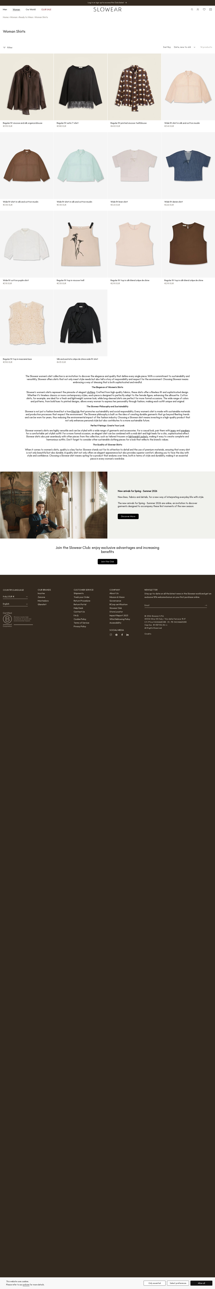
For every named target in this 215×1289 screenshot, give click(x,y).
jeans (173, 430)
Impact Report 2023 (119, 615)
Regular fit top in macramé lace (17, 359)
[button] (6, 9)
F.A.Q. (76, 615)
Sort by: (167, 47)
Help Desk (78, 608)
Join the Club (107, 561)
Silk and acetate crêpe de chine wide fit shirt (77, 359)
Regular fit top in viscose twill (70, 280)
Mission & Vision (117, 597)
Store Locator (116, 612)
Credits (148, 634)
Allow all (201, 1283)
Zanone (41, 597)
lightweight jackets (138, 436)
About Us (114, 593)
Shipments (79, 593)
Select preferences (178, 1283)
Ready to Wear (26, 17)
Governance (115, 601)
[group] (27, 87)
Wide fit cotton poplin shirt (16, 280)
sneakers (185, 430)
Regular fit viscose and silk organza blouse (22, 123)
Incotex (41, 593)
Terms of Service (81, 623)
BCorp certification (119, 604)
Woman (13, 17)
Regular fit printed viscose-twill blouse (129, 123)
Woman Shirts (41, 17)
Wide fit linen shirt (119, 202)
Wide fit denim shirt (173, 202)
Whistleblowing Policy (120, 619)
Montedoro (43, 601)
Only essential (154, 1283)
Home (5, 17)
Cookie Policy (80, 619)
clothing (91, 392)
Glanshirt (42, 604)
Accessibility (115, 623)
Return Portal (80, 604)
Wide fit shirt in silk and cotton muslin (182, 123)
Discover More (128, 516)
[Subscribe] (204, 605)
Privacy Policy (80, 626)
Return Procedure (82, 601)
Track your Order (82, 597)
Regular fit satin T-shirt (68, 123)
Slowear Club (116, 608)
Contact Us (79, 612)
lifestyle (75, 411)
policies (26, 1285)
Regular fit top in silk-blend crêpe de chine (130, 280)
